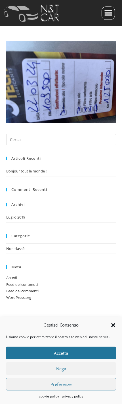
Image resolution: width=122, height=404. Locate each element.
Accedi (11, 277)
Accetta (61, 353)
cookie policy (49, 396)
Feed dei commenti (22, 290)
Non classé (15, 248)
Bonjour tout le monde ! (26, 171)
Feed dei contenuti (22, 284)
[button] (113, 325)
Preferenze (61, 384)
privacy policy (72, 396)
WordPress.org (18, 297)
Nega (61, 368)
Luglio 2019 (15, 217)
